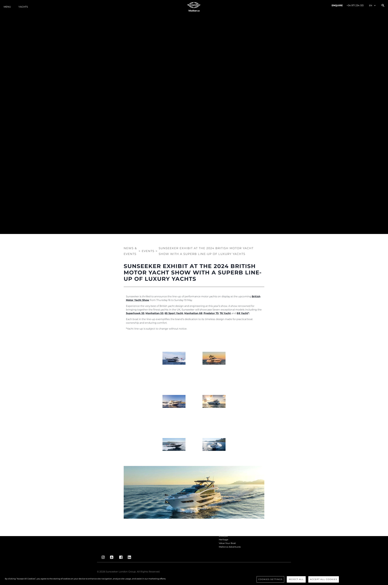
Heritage (223, 539)
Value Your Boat (227, 543)
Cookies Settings (270, 579)
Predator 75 (211, 313)
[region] (194, 579)
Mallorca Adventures (230, 546)
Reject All (296, 579)
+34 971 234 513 (355, 5)
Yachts (23, 6)
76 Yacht (225, 313)
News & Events (130, 251)
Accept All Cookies (323, 579)
